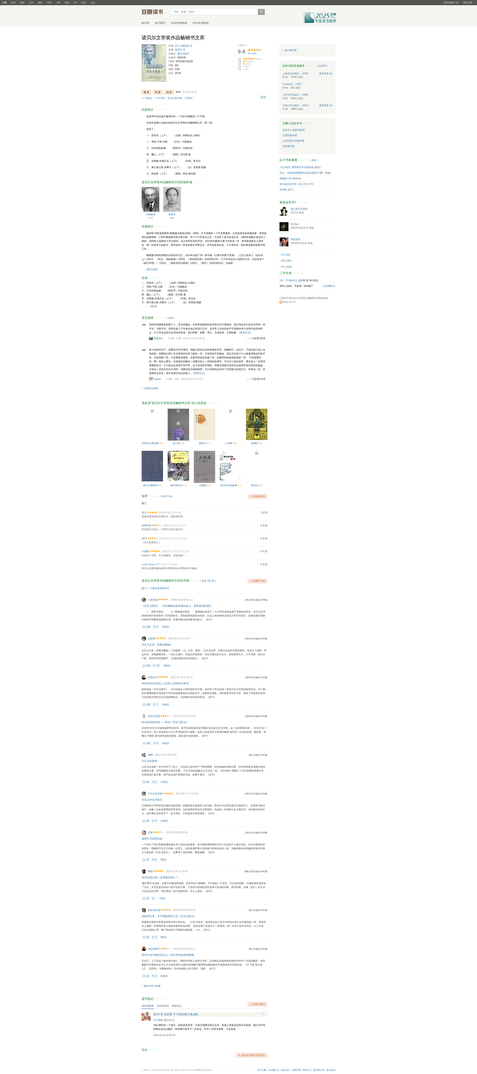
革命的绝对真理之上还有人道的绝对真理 (165, 683)
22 (147, 976)
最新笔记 (177, 1005)
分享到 (188, 98)
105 (148, 704)
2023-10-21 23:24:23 (170, 538)
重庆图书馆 (288, 146)
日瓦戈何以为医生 (152, 799)
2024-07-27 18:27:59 (172, 551)
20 (147, 898)
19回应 (165, 704)
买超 (150, 832)
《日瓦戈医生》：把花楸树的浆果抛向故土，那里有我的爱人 (177, 605)
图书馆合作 (319, 1070)
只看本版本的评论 (159, 588)
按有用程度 (148, 1005)
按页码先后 (163, 1005)
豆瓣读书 (155, 12)
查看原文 (245, 332)
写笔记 (148, 98)
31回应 (165, 626)
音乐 (31, 2)
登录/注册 (468, 2)
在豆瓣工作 (273, 1070)
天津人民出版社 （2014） (296, 105)
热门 (144, 503)
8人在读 (286, 254)
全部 (170, 318)
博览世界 (295, 239)
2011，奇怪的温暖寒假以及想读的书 (299, 172)
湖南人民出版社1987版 (255, 871)
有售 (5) (325, 73)
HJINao (295, 224)
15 (158, 665)
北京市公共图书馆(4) (293, 130)
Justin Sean (148, 564)
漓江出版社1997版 (258, 755)
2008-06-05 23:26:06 (170, 512)
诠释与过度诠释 (150, 443)
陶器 (150, 871)
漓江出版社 (183, 53)
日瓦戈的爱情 (149, 760)
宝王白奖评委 (155, 793)
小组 (58, 2)
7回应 (162, 898)
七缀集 (203, 485)
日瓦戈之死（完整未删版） (157, 644)
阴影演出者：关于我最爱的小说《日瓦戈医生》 (169, 916)
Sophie (157, 379)
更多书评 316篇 (152, 986)
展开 (209, 619)
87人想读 (287, 266)
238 (148, 626)
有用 (265, 512)
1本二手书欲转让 (288, 280)
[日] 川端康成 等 (183, 45)
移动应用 (330, 1070)
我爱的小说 (285, 178)
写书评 (161, 98)
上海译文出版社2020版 (255, 677)
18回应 (165, 743)
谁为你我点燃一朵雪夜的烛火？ (160, 877)
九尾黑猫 (153, 599)
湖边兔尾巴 (154, 948)
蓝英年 (172, 214)
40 (147, 782)
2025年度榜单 (179, 22)
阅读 (67, 2)
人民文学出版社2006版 (255, 600)
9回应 (163, 859)
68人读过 (287, 260)
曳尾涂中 (158, 338)
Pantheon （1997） (293, 84)
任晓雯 (151, 638)
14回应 (164, 782)
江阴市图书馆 (289, 135)
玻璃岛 (255, 443)
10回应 (164, 820)
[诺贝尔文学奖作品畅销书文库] (154, 63)
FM (75, 2)
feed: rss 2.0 (289, 302)
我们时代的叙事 (229, 485)
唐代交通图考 (150, 485)
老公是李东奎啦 (299, 208)
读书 (13, 2)
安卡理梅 (158, 1020)
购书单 (145, 22)
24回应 (166, 665)
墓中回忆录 (176, 485)
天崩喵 (145, 551)
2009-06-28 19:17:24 (175, 525)
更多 (153, 306)
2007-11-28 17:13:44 (166, 564)
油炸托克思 (154, 716)
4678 (144, 538)
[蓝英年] (172, 199)
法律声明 (296, 1070)
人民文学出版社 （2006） (296, 94)
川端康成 (150, 214)
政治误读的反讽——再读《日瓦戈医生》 (165, 722)
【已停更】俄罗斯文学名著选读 (296, 167)
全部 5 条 (166, 496)
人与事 (229, 443)
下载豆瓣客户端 (450, 2)
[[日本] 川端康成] (150, 199)
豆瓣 (4, 2)
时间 (83, 2)
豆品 (92, 2)
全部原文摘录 (151, 388)
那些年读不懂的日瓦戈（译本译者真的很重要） (169, 954)
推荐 (263, 97)
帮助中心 (307, 1070)
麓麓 (150, 754)
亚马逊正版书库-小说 (290, 184)
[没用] (154, 898)
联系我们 (285, 1070)
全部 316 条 (208, 580)
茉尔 (144, 512)
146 (148, 665)
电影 (22, 2)
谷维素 (283, 189)
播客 (40, 2)
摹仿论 (255, 485)
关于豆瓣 (261, 1070)
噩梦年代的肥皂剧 (152, 838)
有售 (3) (325, 105)
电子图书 (160, 22)
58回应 (164, 976)
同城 (49, 2)
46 (147, 820)
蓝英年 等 (180, 49)
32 (147, 859)
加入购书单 (176, 98)
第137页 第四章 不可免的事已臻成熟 (175, 1014)
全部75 (322, 65)
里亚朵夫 (153, 677)
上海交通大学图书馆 (293, 140)
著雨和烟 (146, 525)
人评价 (252, 53)
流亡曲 (177, 443)
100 (148, 743)
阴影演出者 (154, 910)
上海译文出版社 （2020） (296, 73)
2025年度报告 (200, 22)
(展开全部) (152, 269)
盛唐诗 (203, 443)
